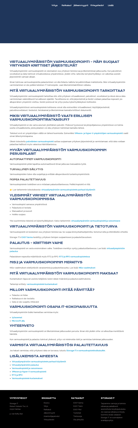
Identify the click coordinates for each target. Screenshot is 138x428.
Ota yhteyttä (78, 419)
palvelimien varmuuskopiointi (40, 141)
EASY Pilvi (77, 409)
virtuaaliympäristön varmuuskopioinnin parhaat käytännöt (68, 190)
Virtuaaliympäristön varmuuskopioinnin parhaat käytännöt (39, 361)
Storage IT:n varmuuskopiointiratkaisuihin (85, 350)
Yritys (46, 406)
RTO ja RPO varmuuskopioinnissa (74, 256)
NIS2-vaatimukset (87, 268)
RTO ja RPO (17, 375)
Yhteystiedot (49, 419)
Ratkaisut (47, 409)
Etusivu (46, 403)
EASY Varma (27, 237)
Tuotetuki (77, 413)
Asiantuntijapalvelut (52, 416)
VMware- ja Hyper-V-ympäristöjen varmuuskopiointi (99, 133)
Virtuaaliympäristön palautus (25, 365)
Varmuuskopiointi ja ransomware (27, 368)
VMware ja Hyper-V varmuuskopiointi (29, 371)
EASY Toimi (77, 406)
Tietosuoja (77, 416)
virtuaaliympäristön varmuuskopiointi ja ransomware (95, 221)
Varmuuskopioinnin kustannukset (27, 378)
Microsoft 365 (18, 321)
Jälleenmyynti (49, 413)
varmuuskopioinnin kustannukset (42, 284)
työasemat (17, 317)
